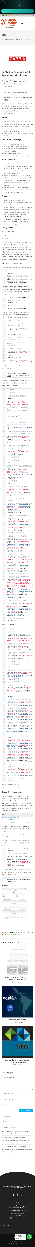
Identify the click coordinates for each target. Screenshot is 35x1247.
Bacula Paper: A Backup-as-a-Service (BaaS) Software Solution (17, 978)
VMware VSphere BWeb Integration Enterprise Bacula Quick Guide (17, 1061)
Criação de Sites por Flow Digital (17, 1243)
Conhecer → (17, 11)
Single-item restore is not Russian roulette (13, 1137)
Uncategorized (18, 84)
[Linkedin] (21, 1195)
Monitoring (7, 84)
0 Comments (8, 86)
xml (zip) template (16, 236)
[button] (21, 23)
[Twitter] (17, 1195)
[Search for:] (17, 1121)
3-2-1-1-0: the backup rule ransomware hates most (16, 1146)
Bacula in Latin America (17, 1020)
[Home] (2, 39)
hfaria (6, 81)
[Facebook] (13, 1195)
